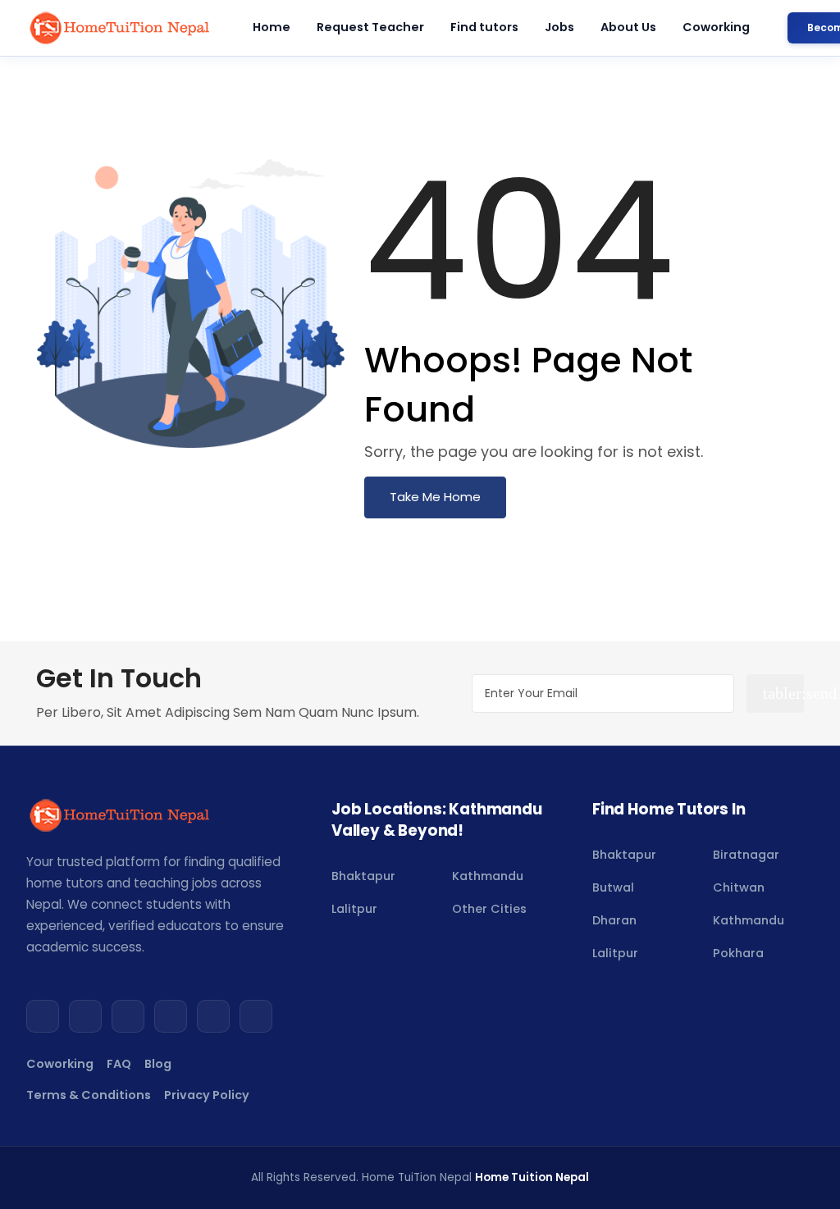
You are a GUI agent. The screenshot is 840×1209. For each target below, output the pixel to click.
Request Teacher (370, 27)
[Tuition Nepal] (120, 27)
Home (271, 27)
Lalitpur (354, 909)
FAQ (119, 1064)
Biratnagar (746, 854)
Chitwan (739, 887)
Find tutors (484, 27)
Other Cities (489, 909)
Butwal (613, 887)
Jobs (559, 27)
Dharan (614, 920)
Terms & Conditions (88, 1095)
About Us (628, 27)
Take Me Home (435, 496)
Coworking (716, 27)
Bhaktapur (363, 876)
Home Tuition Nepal (532, 1177)
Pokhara (738, 953)
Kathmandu (487, 876)
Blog (157, 1064)
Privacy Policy (206, 1095)
